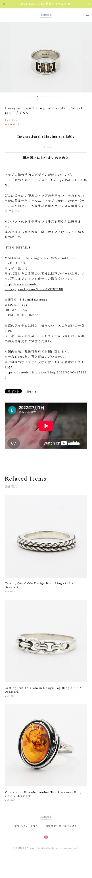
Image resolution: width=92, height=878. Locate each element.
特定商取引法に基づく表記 (62, 826)
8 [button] (46, 96)
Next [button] (85, 57)
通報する (32, 391)
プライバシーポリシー (27, 826)
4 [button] (34, 96)
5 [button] (37, 96)
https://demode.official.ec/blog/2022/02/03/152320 (46, 375)
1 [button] (26, 96)
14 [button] (63, 96)
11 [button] (55, 96)
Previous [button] (6, 57)
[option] (46, 56)
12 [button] (58, 96)
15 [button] (66, 96)
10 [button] (52, 96)
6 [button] (40, 96)
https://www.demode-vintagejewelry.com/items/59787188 (34, 286)
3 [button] (31, 96)
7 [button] (43, 96)
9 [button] (49, 96)
